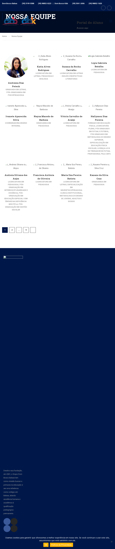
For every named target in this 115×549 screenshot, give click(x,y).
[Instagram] (14, 521)
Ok (46, 545)
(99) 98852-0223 (44, 3)
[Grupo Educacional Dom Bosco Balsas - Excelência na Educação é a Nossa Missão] (19, 23)
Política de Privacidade (61, 545)
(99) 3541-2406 (78, 3)
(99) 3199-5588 (28, 3)
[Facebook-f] (7, 521)
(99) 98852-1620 (95, 3)
